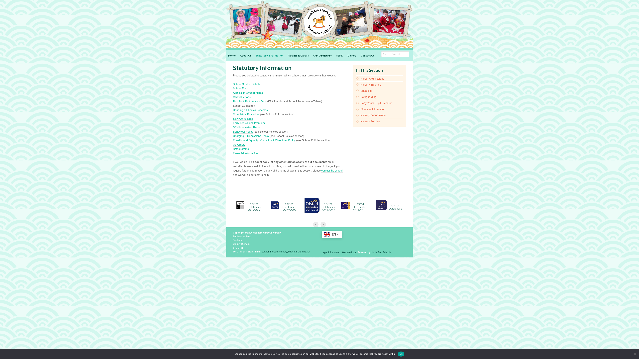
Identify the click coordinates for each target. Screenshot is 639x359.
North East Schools (381, 252)
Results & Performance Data (250, 101)
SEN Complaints (243, 118)
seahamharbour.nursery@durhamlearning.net (286, 251)
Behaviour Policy (243, 131)
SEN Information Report (247, 127)
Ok (401, 354)
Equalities (366, 91)
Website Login (349, 252)
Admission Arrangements (248, 93)
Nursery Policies (370, 121)
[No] (635, 354)
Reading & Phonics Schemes (250, 110)
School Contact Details (246, 84)
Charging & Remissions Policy (251, 136)
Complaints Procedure (246, 114)
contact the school (332, 170)
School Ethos (241, 88)
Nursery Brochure (370, 84)
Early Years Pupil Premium (249, 123)
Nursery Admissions (372, 78)
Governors (239, 144)
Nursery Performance (373, 115)
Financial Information (245, 153)
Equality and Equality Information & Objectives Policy (264, 140)
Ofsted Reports (242, 97)
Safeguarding (241, 149)
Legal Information (331, 252)
